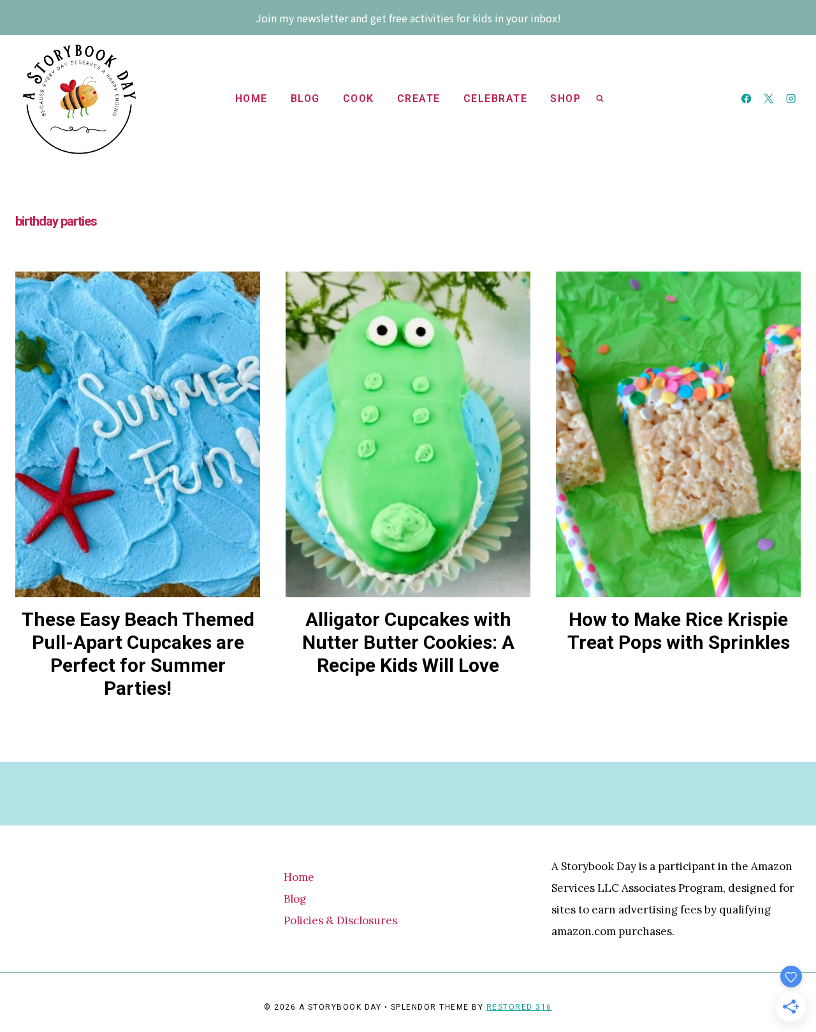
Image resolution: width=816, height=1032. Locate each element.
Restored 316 (519, 1007)
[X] (768, 99)
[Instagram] (791, 99)
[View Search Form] (600, 98)
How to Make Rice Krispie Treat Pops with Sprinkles (678, 630)
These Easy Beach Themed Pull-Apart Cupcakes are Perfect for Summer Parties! (138, 653)
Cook (358, 98)
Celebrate (495, 98)
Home (251, 98)
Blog (305, 98)
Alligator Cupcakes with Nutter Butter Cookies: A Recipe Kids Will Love (408, 642)
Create (419, 98)
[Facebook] (746, 99)
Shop (565, 98)
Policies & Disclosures (340, 920)
